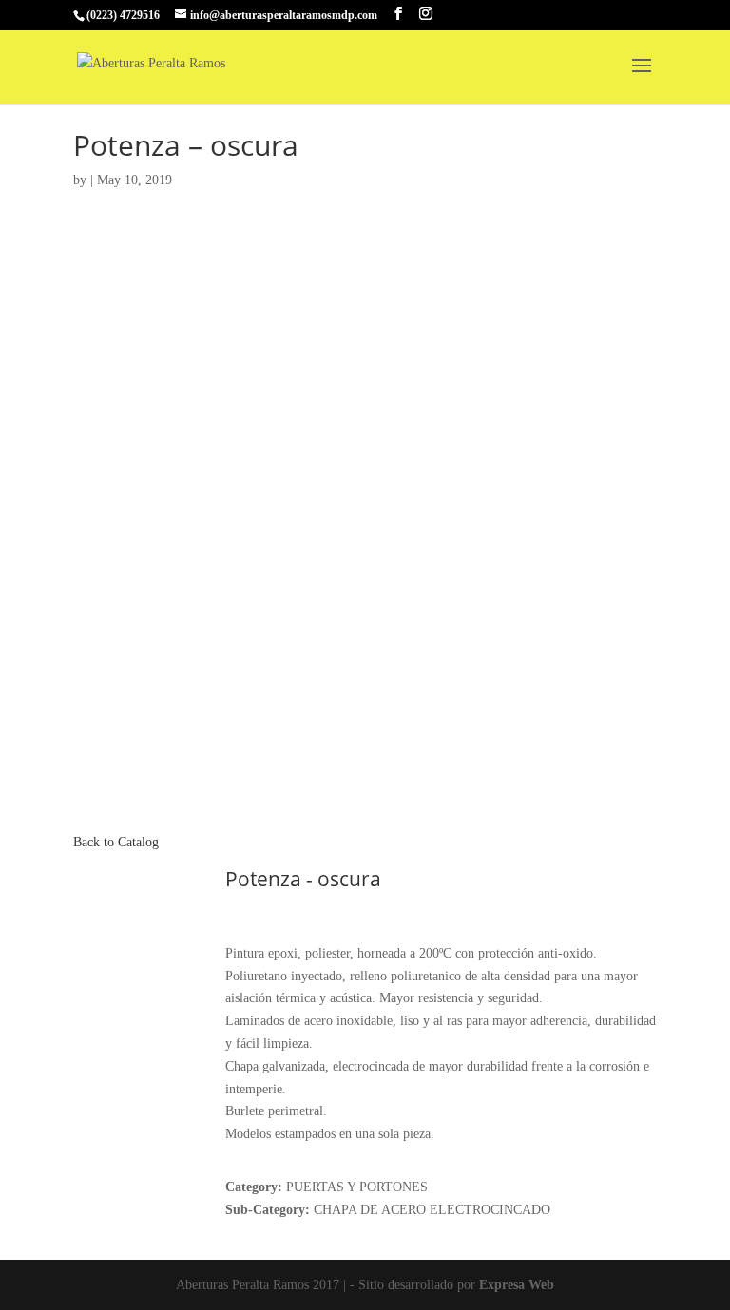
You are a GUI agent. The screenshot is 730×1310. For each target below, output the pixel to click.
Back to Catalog (116, 842)
